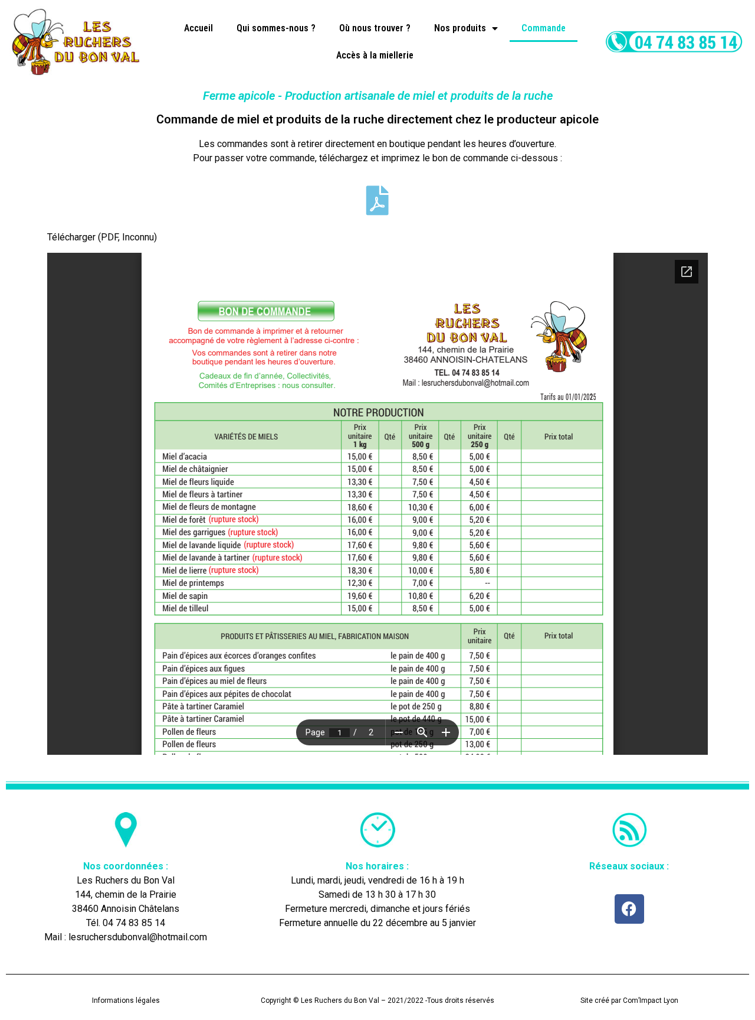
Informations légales (126, 1000)
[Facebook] (629, 909)
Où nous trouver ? (375, 28)
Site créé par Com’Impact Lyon (629, 1000)
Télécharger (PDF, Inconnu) (102, 237)
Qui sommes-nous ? (276, 28)
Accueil (198, 28)
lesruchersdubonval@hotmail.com (137, 937)
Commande (543, 28)
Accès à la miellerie (374, 55)
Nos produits (460, 28)
